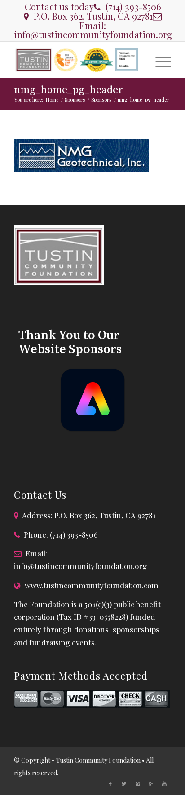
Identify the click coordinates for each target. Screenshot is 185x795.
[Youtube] (164, 784)
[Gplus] (151, 784)
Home (52, 99)
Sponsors (75, 99)
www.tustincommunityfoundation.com (92, 585)
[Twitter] (124, 784)
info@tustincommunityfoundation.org (93, 34)
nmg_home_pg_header (68, 90)
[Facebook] (110, 784)
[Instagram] (137, 784)
